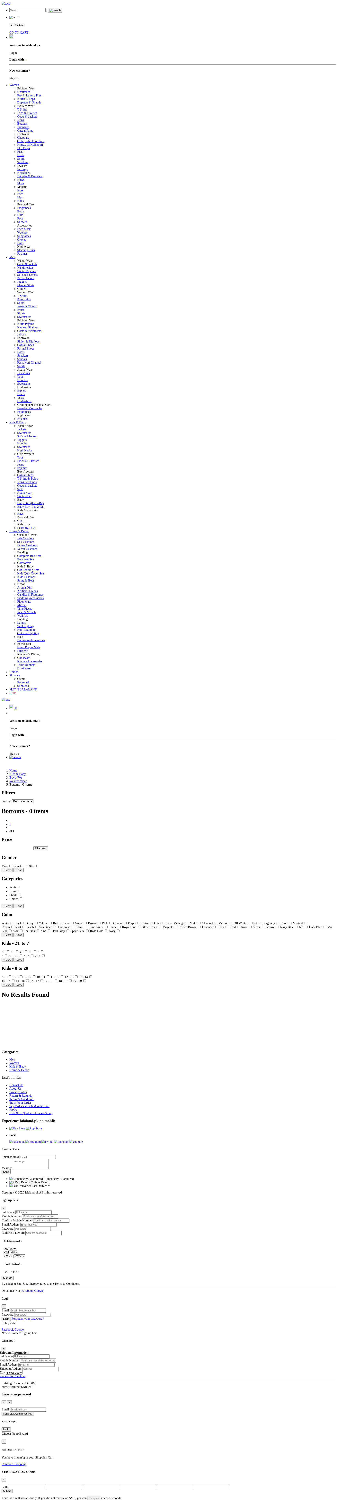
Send (6, 1171)
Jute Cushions (25, 538)
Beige (145, 923)
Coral (284, 923)
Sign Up (7, 1278)
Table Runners (26, 664)
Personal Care (25, 204)
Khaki (80, 927)
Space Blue (77, 931)
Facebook (27, 1290)
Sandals (22, 359)
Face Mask (24, 229)
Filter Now (40, 848)
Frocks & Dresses (28, 461)
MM (6, 1252)
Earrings (22, 169)
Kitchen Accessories (29, 661)
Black (18, 923)
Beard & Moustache (29, 408)
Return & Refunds (20, 1095)
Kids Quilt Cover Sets (30, 573)
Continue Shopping (14, 1464)
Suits (20, 489)
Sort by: (7, 801)
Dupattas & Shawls (29, 102)
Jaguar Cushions (27, 545)
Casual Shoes (25, 345)
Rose (244, 927)
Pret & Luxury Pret (29, 95)
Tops (20, 376)
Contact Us (16, 1085)
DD (6, 1248)
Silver (257, 927)
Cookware (23, 657)
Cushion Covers (27, 534)
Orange (118, 923)
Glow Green (150, 927)
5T (31, 952)
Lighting (22, 619)
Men (12, 257)
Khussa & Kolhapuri (30, 144)
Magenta (168, 927)
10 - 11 (41, 977)
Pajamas (22, 253)
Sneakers (22, 162)
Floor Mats (24, 601)
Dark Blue (316, 927)
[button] (15, 757)
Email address (10, 1157)
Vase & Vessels (26, 612)
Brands (13, 671)
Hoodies (22, 380)
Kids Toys (23, 524)
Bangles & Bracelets (29, 176)
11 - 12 (55, 977)
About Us (15, 1088)
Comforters (24, 563)
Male (5, 866)
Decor (21, 584)
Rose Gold (97, 931)
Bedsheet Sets (25, 559)
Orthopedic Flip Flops (30, 141)
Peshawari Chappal (29, 362)
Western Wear (25, 106)
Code (5, 1486)
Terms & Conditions (21, 1099)
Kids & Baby (17, 422)
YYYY (8, 1256)
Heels (20, 155)
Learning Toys (26, 527)
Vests (20, 397)
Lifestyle (22, 650)
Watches (22, 232)
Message (7, 1168)
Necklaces (23, 172)
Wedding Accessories (30, 598)
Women (14, 85)
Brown (92, 923)
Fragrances (24, 208)
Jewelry (22, 165)
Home (13, 770)
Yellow (43, 923)
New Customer (11, 1386)
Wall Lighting (25, 626)
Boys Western (25, 471)
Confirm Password (13, 1232)
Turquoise (64, 927)
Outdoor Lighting (28, 633)
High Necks (24, 450)
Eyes (20, 190)
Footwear (23, 134)
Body (20, 211)
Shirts (20, 302)
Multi (193, 923)
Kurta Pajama (25, 324)
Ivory (112, 931)
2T (4, 952)
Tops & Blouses (27, 113)
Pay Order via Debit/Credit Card (29, 1106)
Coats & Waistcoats (29, 331)
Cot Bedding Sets (28, 570)
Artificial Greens (27, 591)
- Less (18, 870)
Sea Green (46, 927)
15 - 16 (20, 980)
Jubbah (21, 334)
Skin (16, 931)
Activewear (24, 492)
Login (6, 1318)
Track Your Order (20, 1102)
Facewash (23, 682)
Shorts (21, 313)
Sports (21, 158)
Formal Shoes (25, 348)
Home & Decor (19, 531)
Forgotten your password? (28, 1318)
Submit (7, 1491)
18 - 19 (63, 980)
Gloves (21, 239)
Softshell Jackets (27, 274)
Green (79, 923)
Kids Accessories (27, 510)
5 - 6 (27, 955)
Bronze (270, 927)
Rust (18, 927)
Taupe (113, 927)
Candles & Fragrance (30, 594)
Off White (240, 923)
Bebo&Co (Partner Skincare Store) (30, 1113)
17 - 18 (49, 980)
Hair (20, 215)
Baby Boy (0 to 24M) (30, 506)
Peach (30, 927)
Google (38, 1290)
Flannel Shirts (25, 285)
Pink (105, 923)
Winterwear (24, 496)
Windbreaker (25, 267)
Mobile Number (11, 1216)
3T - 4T (14, 955)
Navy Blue (287, 927)
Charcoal (208, 923)
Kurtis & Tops (26, 99)
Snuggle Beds (25, 580)
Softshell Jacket (26, 436)
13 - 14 (84, 977)
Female (18, 866)
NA (301, 927)
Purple (132, 923)
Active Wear (25, 369)
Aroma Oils (24, 587)
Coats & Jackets (27, 116)
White (6, 923)
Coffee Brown (188, 927)
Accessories (24, 225)
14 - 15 (6, 980)
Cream (21, 679)
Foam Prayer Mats (28, 647)
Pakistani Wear (26, 88)
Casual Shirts (25, 475)
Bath (20, 636)
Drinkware (24, 668)
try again (94, 1498)
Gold (232, 927)
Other (32, 866)
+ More (7, 870)
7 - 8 (38, 955)
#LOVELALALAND (23, 689)
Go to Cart (33, 1464)
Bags (20, 243)
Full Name (8, 1212)
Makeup (22, 186)
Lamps (21, 622)
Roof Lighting (26, 629)
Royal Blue (129, 927)
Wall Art (22, 615)
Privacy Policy (18, 1092)
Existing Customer (13, 1383)
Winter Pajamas (26, 271)
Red (56, 923)
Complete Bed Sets (29, 556)
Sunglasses (24, 236)
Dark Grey (59, 931)
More (20, 183)
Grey (30, 923)
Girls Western (25, 454)
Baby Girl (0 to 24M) (30, 503)
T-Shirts (22, 109)
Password (7, 1228)
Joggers (22, 281)
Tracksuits (23, 373)
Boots (20, 352)
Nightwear (23, 246)
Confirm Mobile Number (17, 1220)
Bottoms (22, 123)
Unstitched (24, 92)
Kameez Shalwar (27, 327)
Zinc (43, 931)
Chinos (14, 899)
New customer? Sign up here (19, 1333)
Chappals (23, 137)
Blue (67, 923)
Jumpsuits (23, 127)
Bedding (22, 552)
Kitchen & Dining (28, 654)
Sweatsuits (23, 383)
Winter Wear (25, 260)
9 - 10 (28, 977)
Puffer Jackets (25, 278)
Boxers (21, 390)
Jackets (21, 429)
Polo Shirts (24, 299)
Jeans (20, 120)
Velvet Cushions (27, 548)
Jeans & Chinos (27, 306)
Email (5, 1310)
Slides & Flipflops (28, 341)
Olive (158, 923)
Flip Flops (23, 148)
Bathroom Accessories (31, 640)
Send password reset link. (17, 1413)
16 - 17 (35, 980)
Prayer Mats (24, 643)
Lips (20, 197)
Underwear (24, 387)
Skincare (14, 675)
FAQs (13, 1109)
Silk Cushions (25, 541)
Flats (20, 151)
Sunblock (23, 686)
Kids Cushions (26, 577)
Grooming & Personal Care (34, 404)
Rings (20, 179)
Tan (222, 927)
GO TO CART (18, 32)
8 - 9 (16, 977)
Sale (12, 693)
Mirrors (21, 605)
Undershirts (24, 401)
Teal (255, 923)
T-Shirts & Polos (27, 478)
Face (20, 193)
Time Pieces (24, 608)
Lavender (208, 927)
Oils (19, 520)
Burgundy (269, 923)
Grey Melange (175, 923)
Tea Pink (30, 931)
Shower (22, 222)
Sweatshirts (24, 316)
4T (22, 952)
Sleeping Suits (26, 250)
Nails (20, 200)
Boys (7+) (15, 777)
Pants (20, 309)
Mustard (298, 923)
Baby (20, 499)
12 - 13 (69, 977)
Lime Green (96, 927)
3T (13, 952)
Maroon (223, 923)
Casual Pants (25, 130)
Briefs (21, 394)
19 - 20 (78, 980)
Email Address (11, 1224)
